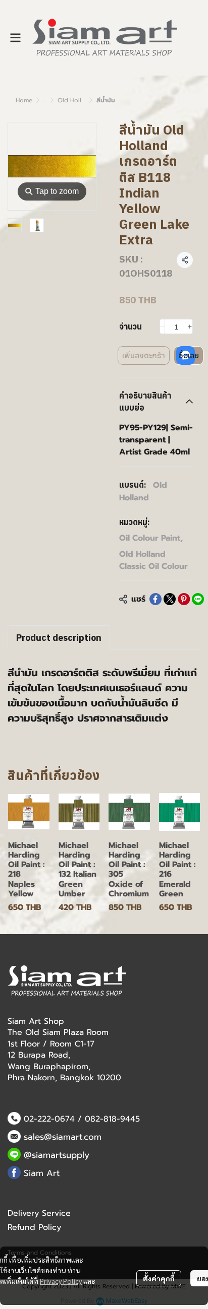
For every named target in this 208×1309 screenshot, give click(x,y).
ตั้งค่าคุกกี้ (159, 1278)
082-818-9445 (112, 1119)
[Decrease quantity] (162, 326)
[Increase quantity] (189, 326)
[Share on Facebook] (155, 599)
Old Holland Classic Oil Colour (153, 560)
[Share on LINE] (198, 599)
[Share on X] (170, 599)
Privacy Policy (61, 1280)
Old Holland (143, 491)
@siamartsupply (56, 1154)
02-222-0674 (49, 1119)
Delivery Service (39, 1213)
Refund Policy (34, 1227)
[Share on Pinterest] (184, 599)
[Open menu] (15, 38)
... (44, 100)
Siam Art (42, 1173)
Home (24, 100)
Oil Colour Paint (151, 538)
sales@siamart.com (62, 1136)
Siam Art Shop (36, 1021)
